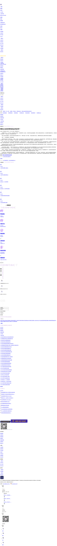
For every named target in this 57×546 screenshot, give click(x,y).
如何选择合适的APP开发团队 (5, 371)
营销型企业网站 (31, 320)
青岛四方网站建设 (8, 320)
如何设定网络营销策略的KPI (5, 348)
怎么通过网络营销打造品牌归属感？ (7, 409)
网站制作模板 (46, 320)
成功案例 (1, 29)
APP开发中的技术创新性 (5, 373)
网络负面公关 (19, 111)
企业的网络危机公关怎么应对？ (6, 399)
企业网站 (1, 447)
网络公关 (14, 111)
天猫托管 (18, 320)
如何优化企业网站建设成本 (5, 340)
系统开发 (1, 60)
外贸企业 (1, 453)
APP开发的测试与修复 (4, 368)
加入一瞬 (1, 43)
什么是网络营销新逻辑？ (5, 407)
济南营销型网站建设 (52, 320)
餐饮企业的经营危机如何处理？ (27, 111)
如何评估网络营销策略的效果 (5, 350)
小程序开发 (2, 13)
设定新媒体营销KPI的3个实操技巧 (6, 356)
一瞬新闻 (1, 46)
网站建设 (1, 8)
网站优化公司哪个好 (9, 321)
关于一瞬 (1, 36)
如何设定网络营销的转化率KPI (6, 346)
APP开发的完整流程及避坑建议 (6, 369)
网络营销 (1, 116)
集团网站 (1, 455)
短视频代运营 (2, 22)
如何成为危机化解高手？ (7, 156)
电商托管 (1, 73)
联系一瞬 (1, 87)
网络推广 (1, 67)
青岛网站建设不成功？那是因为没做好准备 (8, 392)
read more (1, 327)
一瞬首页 (1, 6)
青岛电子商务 (2, 320)
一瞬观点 (11, 111)
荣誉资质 (1, 41)
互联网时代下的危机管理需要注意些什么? (7, 394)
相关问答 (1, 51)
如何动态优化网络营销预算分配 (6, 351)
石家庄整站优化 (26, 320)
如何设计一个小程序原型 (5, 379)
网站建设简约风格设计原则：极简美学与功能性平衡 (9, 345)
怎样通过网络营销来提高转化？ (6, 412)
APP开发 (1, 62)
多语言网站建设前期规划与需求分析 (6, 343)
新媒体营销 (1, 20)
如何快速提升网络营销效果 (5, 353)
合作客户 (1, 79)
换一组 (2, 318)
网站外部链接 (22, 320)
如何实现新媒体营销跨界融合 (5, 363)
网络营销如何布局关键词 (5, 405)
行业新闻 (1, 48)
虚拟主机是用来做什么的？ (5, 401)
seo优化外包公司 (37, 320)
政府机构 (1, 448)
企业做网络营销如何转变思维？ (6, 403)
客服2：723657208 (7, 498)
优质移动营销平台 (13, 320)
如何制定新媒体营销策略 (5, 361)
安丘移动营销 (42, 320)
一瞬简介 (1, 38)
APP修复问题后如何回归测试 (5, 366)
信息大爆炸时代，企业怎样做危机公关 (9, 160)
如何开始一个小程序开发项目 (5, 381)
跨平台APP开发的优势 (4, 374)
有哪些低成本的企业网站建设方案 (6, 338)
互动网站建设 (15, 321)
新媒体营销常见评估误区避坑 (5, 358)
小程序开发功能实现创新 (5, 384)
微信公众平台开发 (3, 15)
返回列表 (1, 158)
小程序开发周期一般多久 (5, 376)
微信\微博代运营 (3, 24)
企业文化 (1, 40)
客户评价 (1, 34)
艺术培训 (1, 450)
